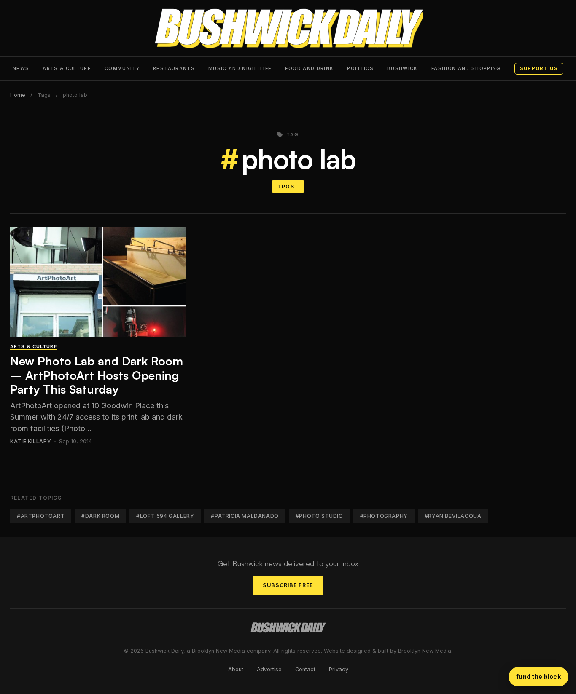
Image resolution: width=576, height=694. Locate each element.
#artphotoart (41, 516)
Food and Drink (309, 68)
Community (122, 68)
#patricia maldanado (244, 516)
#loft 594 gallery (165, 516)
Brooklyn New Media (424, 651)
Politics (360, 68)
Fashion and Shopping (466, 68)
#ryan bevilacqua (453, 516)
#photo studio (319, 516)
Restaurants (174, 68)
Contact (305, 669)
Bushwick (402, 68)
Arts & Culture (67, 68)
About (235, 669)
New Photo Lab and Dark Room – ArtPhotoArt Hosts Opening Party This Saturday (96, 375)
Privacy (338, 669)
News (21, 68)
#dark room (100, 516)
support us (539, 68)
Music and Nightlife (240, 68)
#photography (384, 516)
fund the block (538, 676)
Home (17, 95)
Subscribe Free (288, 585)
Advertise (269, 669)
